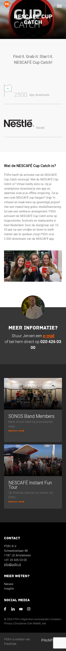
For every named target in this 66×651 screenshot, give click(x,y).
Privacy (8, 623)
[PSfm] (8, 6)
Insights (9, 588)
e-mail (48, 335)
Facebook (6, 609)
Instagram (29, 609)
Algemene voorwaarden (35, 619)
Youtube (21, 609)
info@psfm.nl (12, 564)
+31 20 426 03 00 (15, 560)
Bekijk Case (16, 431)
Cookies (55, 619)
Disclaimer (20, 623)
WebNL (37, 623)
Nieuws (8, 584)
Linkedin (13, 609)
